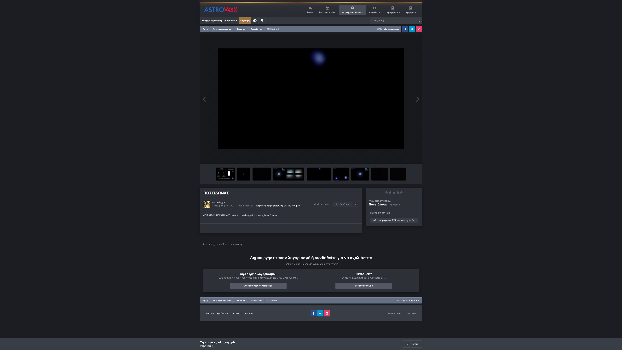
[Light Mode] (262, 20)
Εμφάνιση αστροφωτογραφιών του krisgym (278, 205)
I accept (414, 344)
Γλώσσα (209, 313)
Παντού (407, 20)
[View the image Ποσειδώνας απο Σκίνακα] (225, 174)
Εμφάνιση (222, 313)
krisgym (221, 202)
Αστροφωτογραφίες (352, 12)
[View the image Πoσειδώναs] (398, 174)
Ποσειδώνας (378, 204)
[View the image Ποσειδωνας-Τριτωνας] (243, 174)
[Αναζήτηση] (418, 20)
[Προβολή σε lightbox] (311, 98)
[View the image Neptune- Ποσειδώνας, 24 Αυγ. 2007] (360, 174)
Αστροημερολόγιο (327, 12)
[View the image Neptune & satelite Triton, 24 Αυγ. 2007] (341, 174)
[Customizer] (254, 20)
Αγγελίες (373, 12)
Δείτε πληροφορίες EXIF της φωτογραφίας (394, 220)
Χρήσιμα (410, 12)
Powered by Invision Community (402, 313)
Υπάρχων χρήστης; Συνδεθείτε (219, 20)
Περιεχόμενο (392, 12)
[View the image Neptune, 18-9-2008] (262, 174)
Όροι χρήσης (206, 345)
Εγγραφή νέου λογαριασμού (258, 285)
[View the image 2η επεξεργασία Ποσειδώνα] (288, 174)
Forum (310, 12)
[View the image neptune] (379, 174)
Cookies (249, 313)
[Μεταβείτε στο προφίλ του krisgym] (206, 204)
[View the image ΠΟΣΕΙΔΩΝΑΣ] (319, 174)
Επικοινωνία (236, 313)
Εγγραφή (245, 20)
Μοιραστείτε (322, 204)
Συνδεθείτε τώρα (364, 285)
